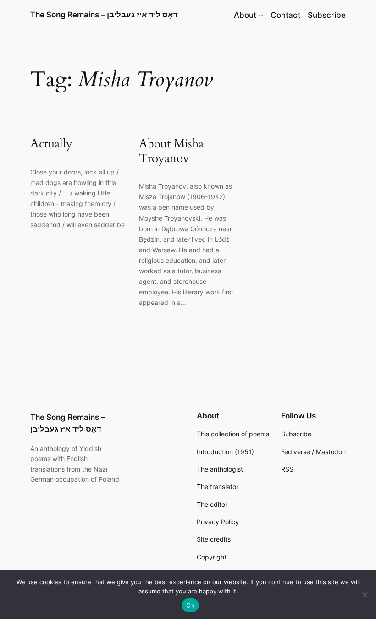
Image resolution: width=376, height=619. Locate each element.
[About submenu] (261, 15)
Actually (51, 143)
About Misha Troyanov (171, 150)
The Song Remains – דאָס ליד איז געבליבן (104, 14)
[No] (364, 594)
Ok (190, 605)
